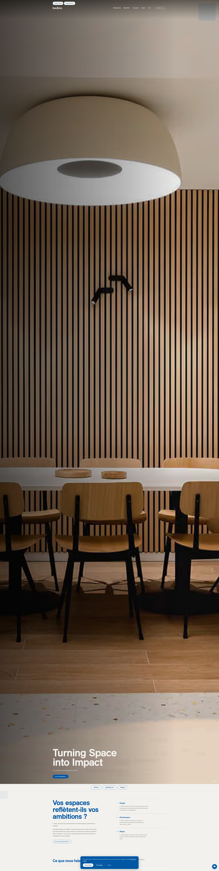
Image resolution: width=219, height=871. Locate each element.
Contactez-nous (160, 8)
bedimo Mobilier (70, 3)
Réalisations (117, 8)
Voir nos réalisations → (60, 776)
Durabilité (126, 8)
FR (149, 8)
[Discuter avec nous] (214, 866)
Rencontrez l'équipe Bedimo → (62, 841)
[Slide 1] (211, 781)
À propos (136, 8)
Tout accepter (88, 865)
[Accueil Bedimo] (57, 8)
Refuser (109, 865)
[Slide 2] (213, 781)
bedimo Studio (58, 3)
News (143, 8)
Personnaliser (99, 865)
